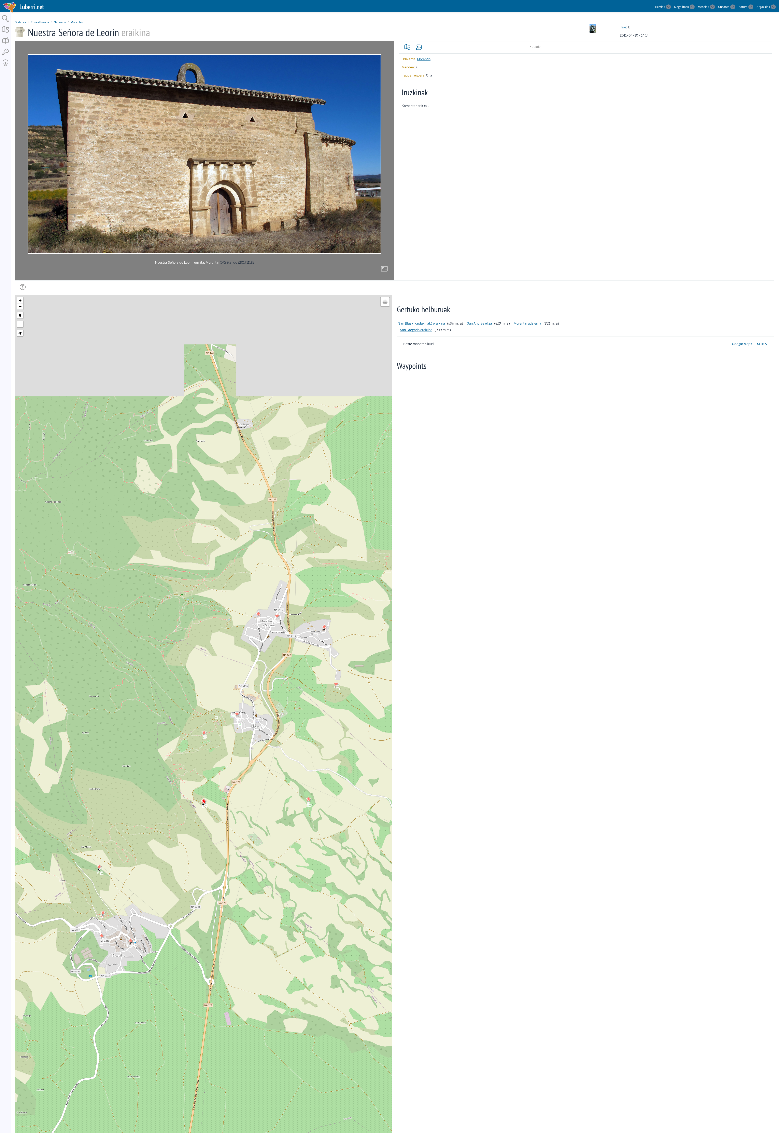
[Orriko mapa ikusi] (407, 47)
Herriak (660, 7)
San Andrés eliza (479, 323)
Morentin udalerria (527, 323)
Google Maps (742, 344)
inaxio (623, 27)
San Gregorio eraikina (416, 330)
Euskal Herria (40, 22)
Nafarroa (60, 22)
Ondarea (724, 7)
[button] (204, 732)
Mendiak (703, 7)
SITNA (762, 344)
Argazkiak (763, 7)
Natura (743, 7)
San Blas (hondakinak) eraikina (421, 323)
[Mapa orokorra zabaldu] (5, 33)
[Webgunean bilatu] (5, 22)
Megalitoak (681, 7)
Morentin (77, 22)
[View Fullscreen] (20, 324)
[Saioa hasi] (5, 55)
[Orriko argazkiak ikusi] (418, 47)
